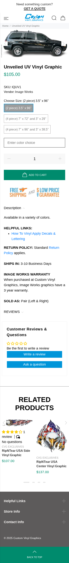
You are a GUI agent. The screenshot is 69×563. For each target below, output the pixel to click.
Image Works (24, 91)
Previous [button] (3, 422)
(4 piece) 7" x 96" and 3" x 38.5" (27, 129)
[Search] (54, 18)
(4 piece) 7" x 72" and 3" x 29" (26, 118)
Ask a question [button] (34, 364)
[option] (34, 43)
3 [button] (39, 482)
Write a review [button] (34, 354)
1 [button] (26, 482)
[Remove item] (64, 6)
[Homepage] (34, 18)
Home (5, 26)
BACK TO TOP (34, 557)
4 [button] (44, 482)
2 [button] (33, 482)
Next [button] (65, 422)
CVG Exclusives (13, 446)
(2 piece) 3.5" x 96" (18, 108)
